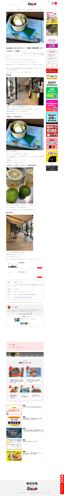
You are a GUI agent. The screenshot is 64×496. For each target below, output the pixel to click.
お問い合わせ (33, 492)
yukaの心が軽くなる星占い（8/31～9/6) (30, 441)
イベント (24, 451)
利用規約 (37, 492)
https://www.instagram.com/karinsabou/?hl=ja (23, 297)
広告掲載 (22, 492)
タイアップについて (27, 492)
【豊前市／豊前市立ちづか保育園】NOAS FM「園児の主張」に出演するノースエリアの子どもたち (32, 419)
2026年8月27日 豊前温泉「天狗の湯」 (52, 62)
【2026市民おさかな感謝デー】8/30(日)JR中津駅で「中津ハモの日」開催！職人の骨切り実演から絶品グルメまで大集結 (33, 431)
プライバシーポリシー (43, 492)
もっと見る (51, 65)
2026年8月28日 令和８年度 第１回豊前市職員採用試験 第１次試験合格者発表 (52, 55)
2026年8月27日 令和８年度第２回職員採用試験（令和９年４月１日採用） (52, 59)
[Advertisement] (25, 334)
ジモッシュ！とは (17, 492)
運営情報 (48, 492)
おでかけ (24, 405)
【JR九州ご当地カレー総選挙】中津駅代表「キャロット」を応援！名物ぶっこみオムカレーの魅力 (33, 454)
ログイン (19, 347)
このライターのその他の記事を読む (25, 312)
